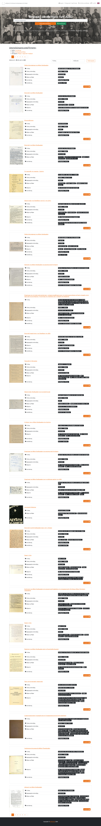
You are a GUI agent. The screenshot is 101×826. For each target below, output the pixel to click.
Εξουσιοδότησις (29, 120)
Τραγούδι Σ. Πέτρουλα (30, 361)
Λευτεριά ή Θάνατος (30, 507)
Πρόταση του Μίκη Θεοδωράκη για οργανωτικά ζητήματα (41, 264)
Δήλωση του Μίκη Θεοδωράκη (33, 787)
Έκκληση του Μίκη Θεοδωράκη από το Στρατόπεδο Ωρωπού (41, 649)
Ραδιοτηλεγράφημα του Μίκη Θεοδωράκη (36, 65)
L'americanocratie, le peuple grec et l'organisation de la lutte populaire (45, 715)
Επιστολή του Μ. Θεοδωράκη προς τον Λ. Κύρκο (38, 528)
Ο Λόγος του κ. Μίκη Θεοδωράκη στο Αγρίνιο (37, 422)
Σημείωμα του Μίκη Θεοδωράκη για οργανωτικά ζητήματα (41, 451)
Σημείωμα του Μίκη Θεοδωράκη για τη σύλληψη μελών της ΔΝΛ (43, 479)
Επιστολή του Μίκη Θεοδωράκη (33, 93)
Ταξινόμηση (90, 61)
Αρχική (61, 3)
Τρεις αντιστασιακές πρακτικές (33, 681)
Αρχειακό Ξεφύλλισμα (71, 3)
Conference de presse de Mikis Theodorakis (37, 748)
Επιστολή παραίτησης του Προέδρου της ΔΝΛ (37, 333)
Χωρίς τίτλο (27, 555)
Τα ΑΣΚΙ (94, 3)
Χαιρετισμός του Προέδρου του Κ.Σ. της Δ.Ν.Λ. (37, 200)
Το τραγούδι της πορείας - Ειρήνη (34, 171)
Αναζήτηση (62, 23)
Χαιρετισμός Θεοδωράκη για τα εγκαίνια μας (37, 392)
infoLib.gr (52, 821)
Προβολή (86, 86)
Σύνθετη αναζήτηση (84, 3)
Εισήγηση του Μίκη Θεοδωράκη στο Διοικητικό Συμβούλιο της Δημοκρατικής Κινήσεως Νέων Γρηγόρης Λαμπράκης (54, 589)
